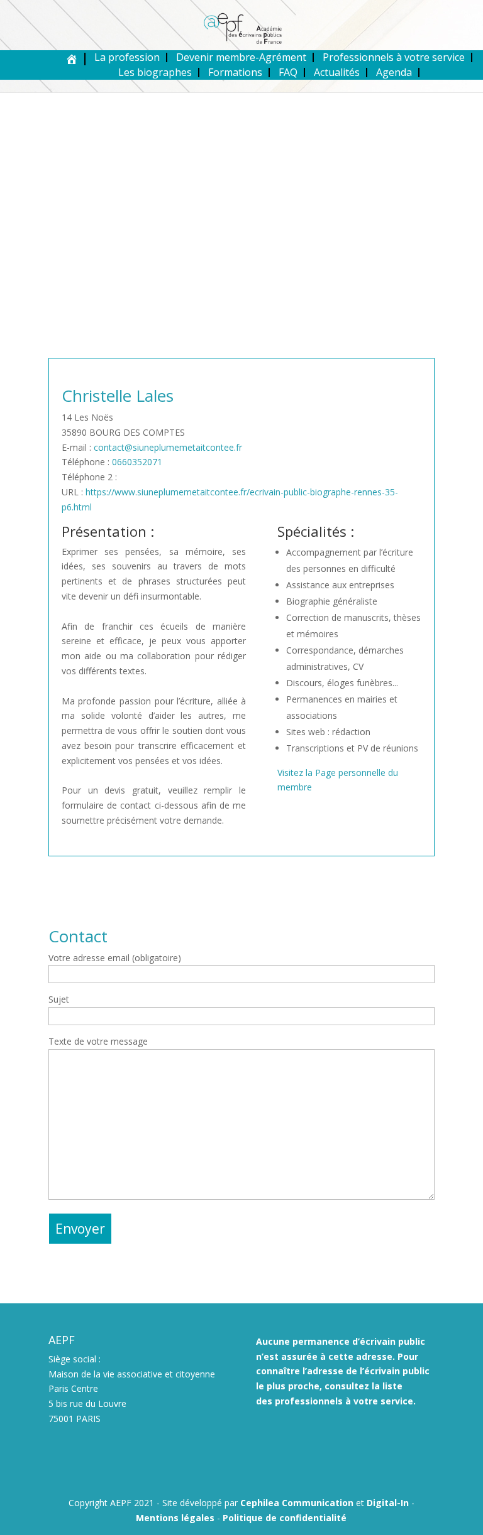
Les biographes (155, 72)
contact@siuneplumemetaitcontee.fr (168, 447)
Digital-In (388, 1503)
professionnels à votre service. (345, 1401)
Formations (235, 72)
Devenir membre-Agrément (241, 57)
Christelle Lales (118, 395)
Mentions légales (175, 1518)
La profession (127, 57)
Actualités (337, 72)
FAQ (288, 72)
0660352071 (137, 462)
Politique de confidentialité (285, 1518)
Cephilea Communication (296, 1503)
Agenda (394, 72)
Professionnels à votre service (394, 57)
